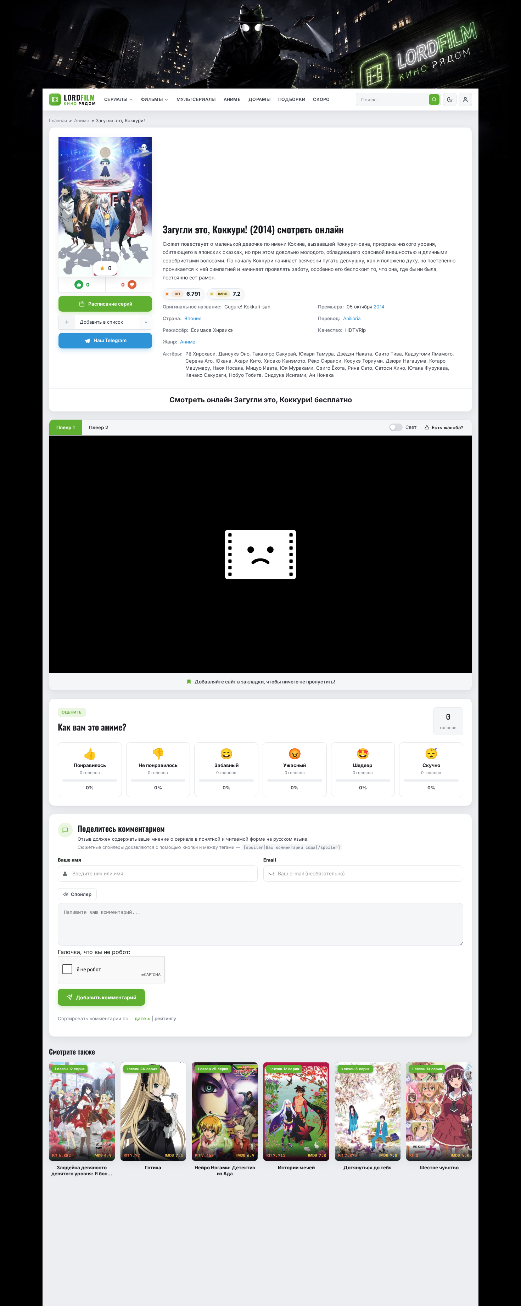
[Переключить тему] (449, 99)
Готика (153, 1167)
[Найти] (434, 99)
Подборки (291, 99)
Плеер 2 (98, 427)
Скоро (321, 99)
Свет (410, 427)
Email (269, 860)
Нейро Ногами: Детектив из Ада (225, 1170)
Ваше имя (69, 860)
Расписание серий (110, 304)
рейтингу (165, 1018)
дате (140, 1018)
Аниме (232, 99)
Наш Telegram (110, 340)
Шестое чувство (439, 1167)
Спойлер (81, 894)
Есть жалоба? (447, 427)
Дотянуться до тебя (367, 1167)
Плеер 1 (65, 427)
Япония (192, 318)
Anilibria (352, 318)
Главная (58, 120)
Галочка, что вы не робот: (94, 951)
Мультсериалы (196, 99)
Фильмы (152, 99)
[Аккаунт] (465, 99)
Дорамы (259, 99)
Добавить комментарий (106, 997)
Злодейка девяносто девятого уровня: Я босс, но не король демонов (81, 1171)
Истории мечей (296, 1167)
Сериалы (115, 99)
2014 (379, 307)
